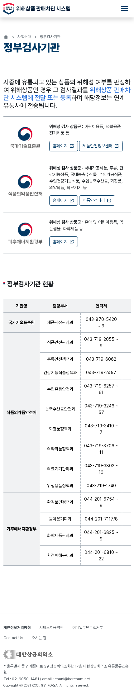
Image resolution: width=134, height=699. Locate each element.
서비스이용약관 (52, 627)
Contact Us (13, 637)
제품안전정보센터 (101, 146)
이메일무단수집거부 (87, 627)
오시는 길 (39, 637)
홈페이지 (63, 146)
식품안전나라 (97, 200)
